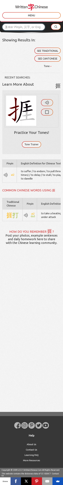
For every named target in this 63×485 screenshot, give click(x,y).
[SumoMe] (57, 481)
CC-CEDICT (46, 473)
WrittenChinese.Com (32, 470)
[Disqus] (31, 295)
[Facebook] (16, 481)
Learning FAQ (31, 455)
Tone (47, 66)
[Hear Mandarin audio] (47, 102)
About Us (31, 444)
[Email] (47, 481)
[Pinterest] (36, 481)
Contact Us (31, 449)
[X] (26, 481)
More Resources (31, 460)
